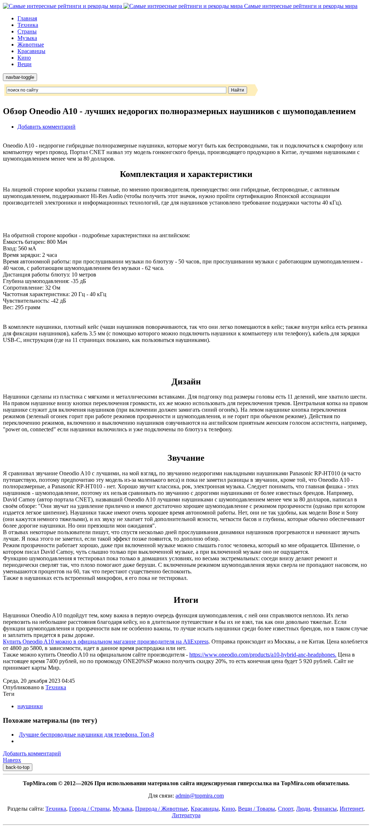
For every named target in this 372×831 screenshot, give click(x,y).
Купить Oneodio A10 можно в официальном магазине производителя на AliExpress (106, 641)
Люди (303, 809)
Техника (27, 25)
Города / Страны (89, 809)
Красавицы (31, 51)
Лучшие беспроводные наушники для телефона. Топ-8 (86, 734)
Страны (27, 31)
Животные (30, 44)
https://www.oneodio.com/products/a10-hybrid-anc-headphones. (262, 655)
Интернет (351, 809)
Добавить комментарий (46, 127)
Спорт (285, 809)
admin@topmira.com (199, 795)
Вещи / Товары (256, 809)
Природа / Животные (161, 809)
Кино (24, 58)
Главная (27, 18)
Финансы (325, 809)
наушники (30, 706)
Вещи (24, 64)
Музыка (27, 38)
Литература (186, 815)
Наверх (12, 760)
